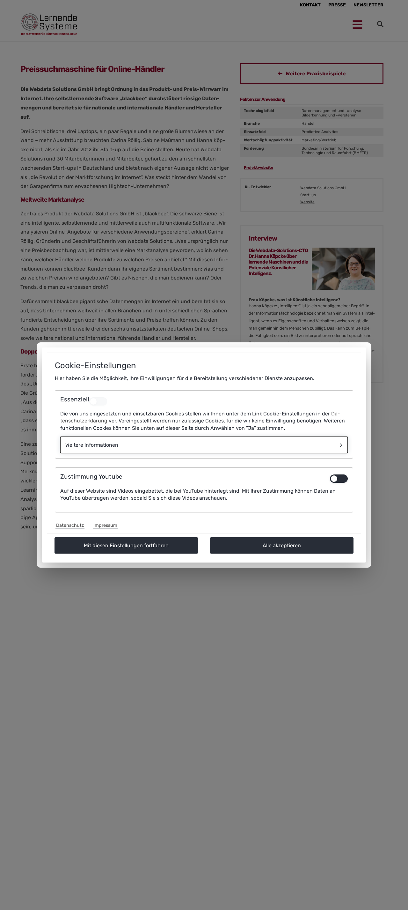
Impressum (105, 525)
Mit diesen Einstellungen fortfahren (126, 545)
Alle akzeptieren (282, 545)
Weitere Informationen (91, 445)
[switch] (339, 478)
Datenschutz (70, 525)
